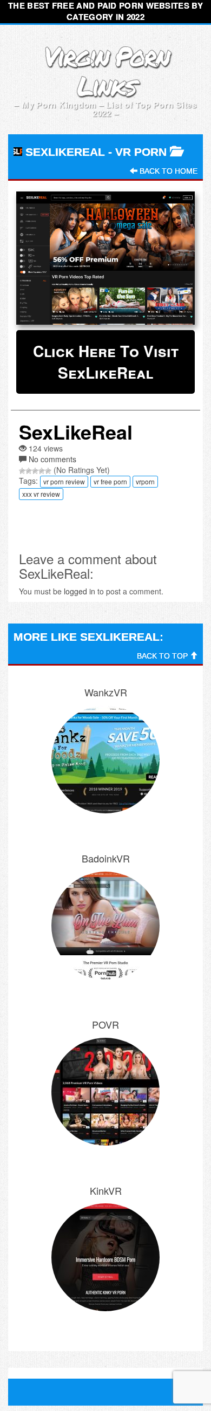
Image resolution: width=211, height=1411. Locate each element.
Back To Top (163, 656)
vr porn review (64, 481)
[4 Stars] (41, 471)
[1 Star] (22, 471)
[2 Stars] (28, 471)
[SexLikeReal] (105, 258)
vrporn (145, 481)
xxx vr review (41, 493)
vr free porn (110, 481)
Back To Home (167, 171)
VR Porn (141, 152)
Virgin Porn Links (106, 71)
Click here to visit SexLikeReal (106, 361)
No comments (52, 459)
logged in (79, 591)
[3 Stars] (35, 471)
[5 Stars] (48, 471)
